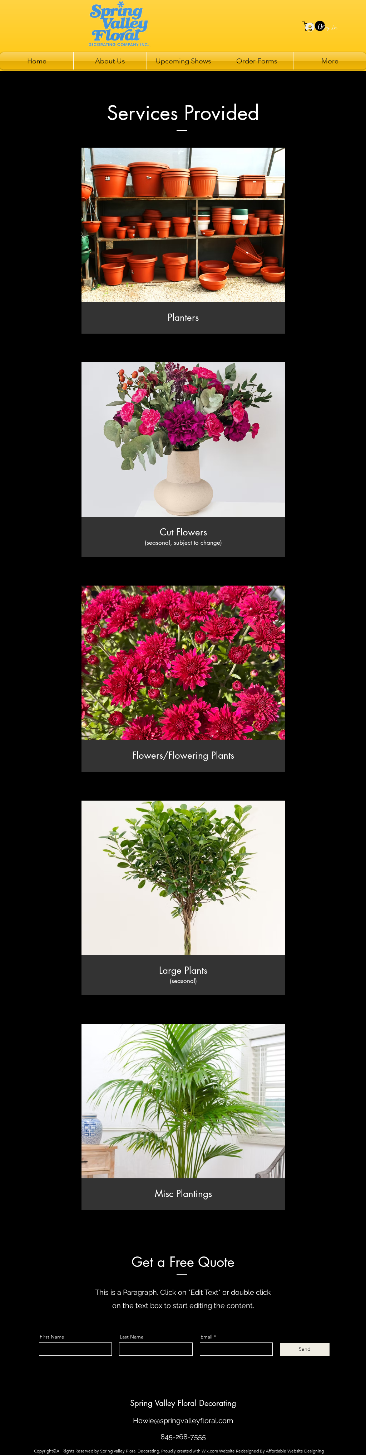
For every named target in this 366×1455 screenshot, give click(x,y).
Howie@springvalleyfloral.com (183, 1420)
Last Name (132, 1336)
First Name (52, 1336)
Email (206, 1336)
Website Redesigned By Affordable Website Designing (271, 1451)
